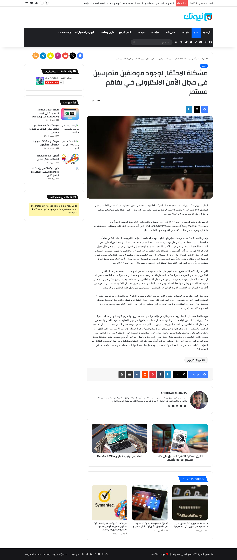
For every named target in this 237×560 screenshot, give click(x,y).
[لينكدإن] (189, 109)
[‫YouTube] (173, 406)
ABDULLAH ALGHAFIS (174, 393)
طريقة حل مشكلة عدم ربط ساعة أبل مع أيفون (46, 143)
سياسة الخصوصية (33, 554)
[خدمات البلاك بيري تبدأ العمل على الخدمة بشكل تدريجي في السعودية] (190, 502)
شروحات (170, 32)
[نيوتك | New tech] (198, 17)
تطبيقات (185, 32)
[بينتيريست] (152, 374)
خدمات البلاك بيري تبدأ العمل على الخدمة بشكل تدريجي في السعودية (191, 525)
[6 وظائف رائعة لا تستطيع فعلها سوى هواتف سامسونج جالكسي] (70, 130)
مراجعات (155, 32)
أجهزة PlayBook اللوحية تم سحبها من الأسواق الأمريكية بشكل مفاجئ (150, 525)
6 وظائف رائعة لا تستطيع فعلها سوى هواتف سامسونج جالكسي (44, 129)
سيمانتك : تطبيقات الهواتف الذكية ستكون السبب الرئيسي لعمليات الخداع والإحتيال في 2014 (110, 526)
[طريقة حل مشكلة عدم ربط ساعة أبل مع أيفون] (70, 146)
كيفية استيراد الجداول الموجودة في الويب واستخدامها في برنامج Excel (45, 113)
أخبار (196, 32)
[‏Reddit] (145, 374)
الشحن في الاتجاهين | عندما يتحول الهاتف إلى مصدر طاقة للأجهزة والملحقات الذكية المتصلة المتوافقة (129, 3)
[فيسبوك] (204, 109)
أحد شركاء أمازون (60, 554)
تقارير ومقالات (107, 32)
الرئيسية (207, 32)
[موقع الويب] (185, 406)
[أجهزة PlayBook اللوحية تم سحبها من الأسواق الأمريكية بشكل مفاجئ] (150, 502)
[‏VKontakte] (137, 374)
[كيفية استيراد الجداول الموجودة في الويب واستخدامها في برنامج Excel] (70, 114)
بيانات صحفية (64, 32)
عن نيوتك (74, 554)
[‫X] (197, 109)
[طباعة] (121, 374)
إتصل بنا (46, 554)
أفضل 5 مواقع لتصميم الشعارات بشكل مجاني (48, 157)
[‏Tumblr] (160, 374)
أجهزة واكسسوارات (84, 32)
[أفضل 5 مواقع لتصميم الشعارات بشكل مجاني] (70, 159)
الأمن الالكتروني (195, 360)
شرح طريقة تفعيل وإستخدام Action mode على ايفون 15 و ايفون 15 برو (44, 171)
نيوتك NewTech (158, 554)
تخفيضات (142, 32)
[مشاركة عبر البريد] (129, 374)
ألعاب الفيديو (125, 32)
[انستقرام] (169, 406)
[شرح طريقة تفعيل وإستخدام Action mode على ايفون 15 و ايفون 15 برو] (70, 173)
